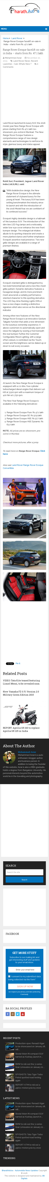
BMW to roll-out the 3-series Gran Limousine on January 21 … (29, 1065)
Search (24, 880)
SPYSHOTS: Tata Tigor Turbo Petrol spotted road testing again (29, 1077)
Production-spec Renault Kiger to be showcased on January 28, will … (30, 1046)
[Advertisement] (25, 21)
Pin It (18, 663)
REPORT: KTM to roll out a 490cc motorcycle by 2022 (28, 1086)
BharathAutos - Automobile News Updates (20, 1170)
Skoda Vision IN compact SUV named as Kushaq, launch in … (29, 1055)
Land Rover (18, 61)
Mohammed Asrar (13, 58)
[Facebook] (8, 1014)
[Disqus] (24, 822)
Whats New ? (25, 64)
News (27, 61)
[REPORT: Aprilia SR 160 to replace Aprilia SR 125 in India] (24, 712)
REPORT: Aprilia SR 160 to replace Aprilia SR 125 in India (21, 729)
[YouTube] (23, 1014)
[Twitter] (18, 1014)
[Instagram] (13, 1014)
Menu (4, 29)
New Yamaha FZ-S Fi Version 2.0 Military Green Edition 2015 (21, 693)
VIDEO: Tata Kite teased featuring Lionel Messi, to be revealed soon (21, 682)
